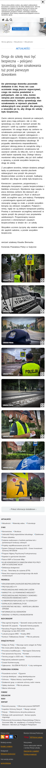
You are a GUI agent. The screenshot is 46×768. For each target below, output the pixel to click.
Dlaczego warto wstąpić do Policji (29, 645)
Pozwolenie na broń (9, 673)
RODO (3, 698)
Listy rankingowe (35, 665)
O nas (3, 527)
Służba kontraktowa (33, 656)
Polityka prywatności (30, 754)
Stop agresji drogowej (10, 623)
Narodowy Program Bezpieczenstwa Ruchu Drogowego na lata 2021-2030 (18, 630)
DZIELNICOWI (5, 695)
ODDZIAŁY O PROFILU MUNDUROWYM (17, 615)
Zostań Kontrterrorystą (10, 662)
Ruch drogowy (7, 618)
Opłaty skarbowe (8, 685)
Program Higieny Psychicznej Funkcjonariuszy (19, 553)
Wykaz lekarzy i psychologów (22, 679)
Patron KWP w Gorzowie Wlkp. (13, 559)
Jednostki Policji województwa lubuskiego (17, 534)
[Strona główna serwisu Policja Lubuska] (3, 19)
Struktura (17, 531)
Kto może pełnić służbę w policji (14, 648)
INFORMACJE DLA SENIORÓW (14, 612)
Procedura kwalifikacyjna (11, 651)
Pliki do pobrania (33, 637)
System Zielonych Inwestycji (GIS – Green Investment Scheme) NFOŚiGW (22, 549)
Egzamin (22, 673)
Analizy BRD (25, 634)
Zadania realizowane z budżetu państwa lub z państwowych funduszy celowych (19, 541)
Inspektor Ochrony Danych (12, 709)
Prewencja (5, 579)
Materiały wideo (19, 523)
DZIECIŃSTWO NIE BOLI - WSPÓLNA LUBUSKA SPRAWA (20, 608)
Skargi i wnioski (30, 709)
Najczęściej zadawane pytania (13, 660)
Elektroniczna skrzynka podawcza (22, 712)
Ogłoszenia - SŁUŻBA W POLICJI (14, 665)
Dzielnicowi (39, 534)
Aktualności (18, 42)
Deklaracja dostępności (10, 568)
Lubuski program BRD (10, 634)
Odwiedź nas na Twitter (15, 737)
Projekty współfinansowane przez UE (16, 545)
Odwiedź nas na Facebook (11, 737)
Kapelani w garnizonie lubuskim (14, 556)
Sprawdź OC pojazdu (10, 626)
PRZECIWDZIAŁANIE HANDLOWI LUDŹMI (18, 590)
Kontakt (26, 654)
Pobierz (4, 692)
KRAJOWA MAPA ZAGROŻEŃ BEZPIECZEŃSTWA (21, 584)
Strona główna (6, 42)
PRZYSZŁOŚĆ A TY (9, 587)
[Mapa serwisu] (7, 19)
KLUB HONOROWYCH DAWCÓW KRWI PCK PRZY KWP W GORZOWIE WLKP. (21, 563)
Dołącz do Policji (7, 641)
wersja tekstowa (6, 763)
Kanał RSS (2, 737)
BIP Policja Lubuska (36, 737)
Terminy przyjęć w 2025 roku (12, 656)
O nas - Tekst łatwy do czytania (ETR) (16, 570)
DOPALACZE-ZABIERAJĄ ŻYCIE (14, 604)
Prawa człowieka (8, 537)
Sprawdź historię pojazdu (29, 626)
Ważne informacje (8, 688)
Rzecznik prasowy (9, 706)
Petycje (5, 712)
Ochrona (5, 679)
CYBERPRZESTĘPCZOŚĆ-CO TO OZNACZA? (19, 601)
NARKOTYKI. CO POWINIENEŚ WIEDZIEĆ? (18, 592)
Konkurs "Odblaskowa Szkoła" (13, 637)
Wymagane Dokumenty (31, 651)
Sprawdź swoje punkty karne (31, 623)
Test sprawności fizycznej (11, 654)
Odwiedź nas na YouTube (7, 737)
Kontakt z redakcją (6, 746)
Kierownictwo (7, 531)
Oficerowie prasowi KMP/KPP (29, 706)
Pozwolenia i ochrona (10, 669)
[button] (42, 20)
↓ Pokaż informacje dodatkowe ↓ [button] (23, 509)
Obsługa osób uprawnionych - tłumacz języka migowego (19, 716)
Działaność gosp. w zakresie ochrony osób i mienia (21, 682)
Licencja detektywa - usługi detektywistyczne (18, 676)
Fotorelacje (31, 523)
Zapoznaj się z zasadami (31, 751)
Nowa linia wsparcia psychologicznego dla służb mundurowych (20, 575)
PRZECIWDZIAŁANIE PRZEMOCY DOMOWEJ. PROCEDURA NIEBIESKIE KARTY (20, 597)
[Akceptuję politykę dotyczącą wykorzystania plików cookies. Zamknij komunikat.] (43, 2)
